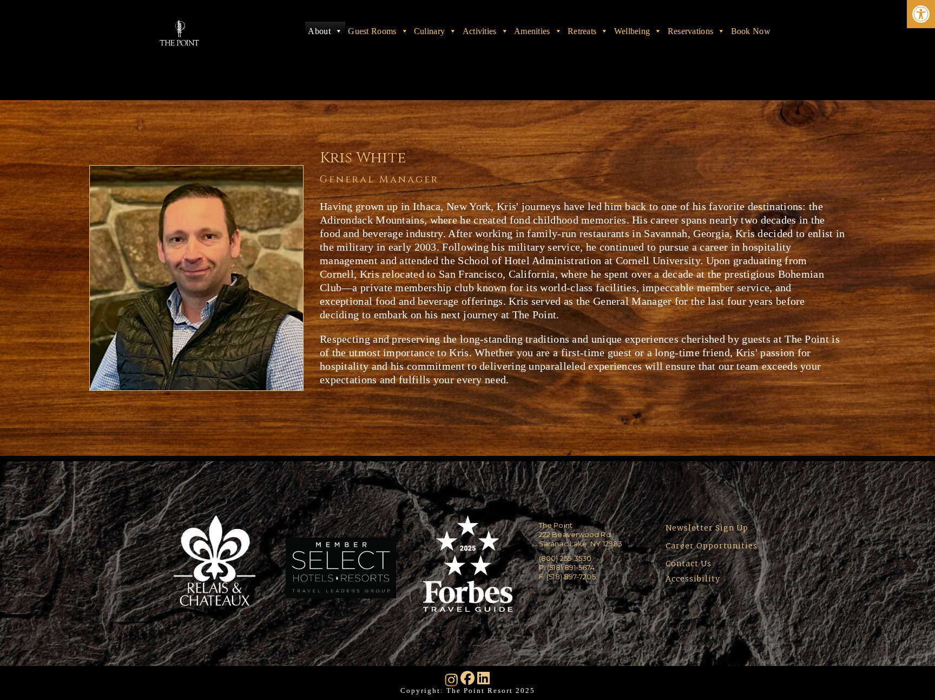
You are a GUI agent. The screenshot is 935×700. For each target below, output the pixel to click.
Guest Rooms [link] (372, 31)
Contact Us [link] (689, 563)
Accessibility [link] (694, 579)
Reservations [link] (691, 31)
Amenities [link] (532, 31)
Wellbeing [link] (632, 31)
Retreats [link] (582, 31)
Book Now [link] (751, 31)
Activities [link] (480, 31)
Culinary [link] (429, 31)
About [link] (319, 31)
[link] (921, 14)
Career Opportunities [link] (712, 546)
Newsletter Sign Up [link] (707, 528)
